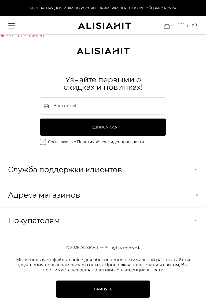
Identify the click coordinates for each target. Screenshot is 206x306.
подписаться (103, 127)
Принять (103, 289)
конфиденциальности (139, 269)
